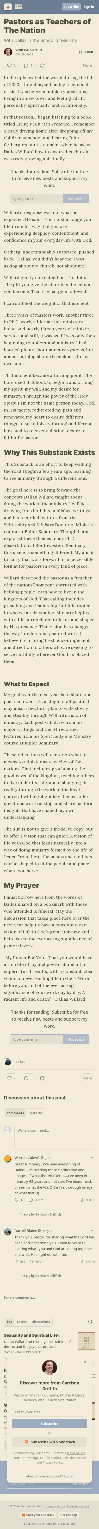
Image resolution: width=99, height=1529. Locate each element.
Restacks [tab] (36, 1113)
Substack (30, 1524)
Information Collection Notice (64, 1458)
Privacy (49, 1506)
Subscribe (71, 7)
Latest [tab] (22, 1322)
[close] (85, 1362)
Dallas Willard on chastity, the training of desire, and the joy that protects (37, 1344)
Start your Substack (40, 1515)
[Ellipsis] (93, 1157)
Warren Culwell (27, 1157)
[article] (49, 1346)
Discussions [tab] (41, 1322)
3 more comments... (19, 1297)
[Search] (90, 1322)
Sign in (89, 7)
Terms (60, 1506)
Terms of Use (76, 1453)
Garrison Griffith (28, 49)
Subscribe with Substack (53, 1441)
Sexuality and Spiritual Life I (32, 1335)
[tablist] (24, 1113)
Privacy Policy (52, 1462)
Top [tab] (9, 1322)
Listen (88, 52)
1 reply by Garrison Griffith (40, 1214)
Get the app (68, 1515)
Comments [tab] (15, 1113)
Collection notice (78, 1506)
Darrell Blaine (25, 1230)
